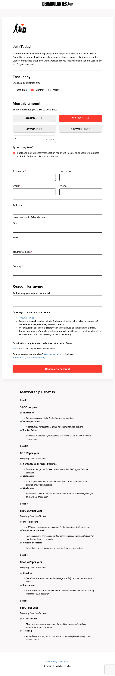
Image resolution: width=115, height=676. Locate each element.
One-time (22, 90)
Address (17, 205)
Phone (63, 185)
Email (16, 185)
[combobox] (57, 209)
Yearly (56, 90)
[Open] (99, 272)
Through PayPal (26, 318)
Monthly (39, 90)
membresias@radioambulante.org (29, 357)
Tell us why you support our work (32, 293)
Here (15, 348)
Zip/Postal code (22, 251)
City (15, 223)
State (15, 237)
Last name (66, 171)
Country (18, 266)
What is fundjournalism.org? (57, 661)
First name (19, 171)
